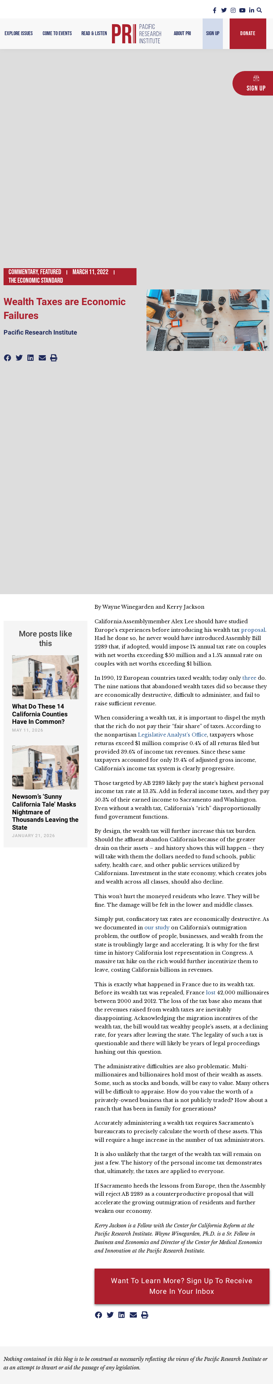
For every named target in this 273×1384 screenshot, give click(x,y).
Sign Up (212, 33)
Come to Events (57, 33)
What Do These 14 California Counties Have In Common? (40, 714)
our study (157, 927)
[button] (259, 10)
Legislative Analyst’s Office (172, 735)
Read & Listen (94, 33)
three (249, 678)
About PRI (182, 33)
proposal (253, 630)
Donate (248, 33)
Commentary (23, 272)
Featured (50, 272)
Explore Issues (19, 33)
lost (210, 992)
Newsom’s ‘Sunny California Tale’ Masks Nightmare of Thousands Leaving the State (45, 812)
